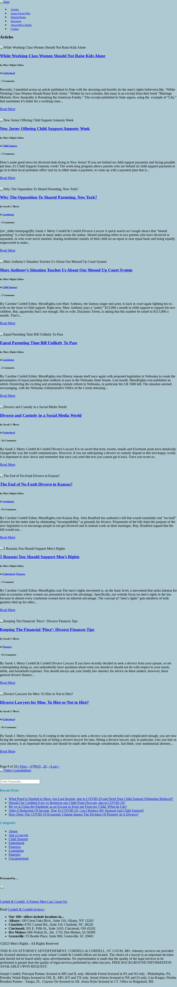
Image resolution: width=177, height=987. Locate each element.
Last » (55, 766)
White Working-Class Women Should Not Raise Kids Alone (52, 56)
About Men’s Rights (21, 25)
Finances (20, 574)
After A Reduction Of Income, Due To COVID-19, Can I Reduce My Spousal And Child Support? (76, 810)
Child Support (10, 145)
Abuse (13, 831)
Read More (7, 109)
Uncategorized (18, 858)
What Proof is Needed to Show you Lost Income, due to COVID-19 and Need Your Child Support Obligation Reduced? (91, 799)
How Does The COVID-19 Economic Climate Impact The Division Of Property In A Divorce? (74, 814)
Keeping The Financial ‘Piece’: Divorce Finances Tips (47, 629)
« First (21, 766)
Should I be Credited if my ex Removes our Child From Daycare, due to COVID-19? (67, 803)
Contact (15, 28)
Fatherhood (9, 73)
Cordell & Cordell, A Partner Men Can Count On (33, 901)
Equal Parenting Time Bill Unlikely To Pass (38, 343)
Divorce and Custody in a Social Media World (41, 415)
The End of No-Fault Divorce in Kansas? (36, 484)
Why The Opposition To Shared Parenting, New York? (48, 197)
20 (45, 766)
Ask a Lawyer (18, 835)
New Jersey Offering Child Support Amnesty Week (45, 128)
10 (39, 766)
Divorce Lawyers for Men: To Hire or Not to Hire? (44, 702)
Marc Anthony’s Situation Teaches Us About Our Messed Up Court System (66, 270)
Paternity (15, 854)
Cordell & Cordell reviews (26, 909)
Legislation (8, 214)
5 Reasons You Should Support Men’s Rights (39, 556)
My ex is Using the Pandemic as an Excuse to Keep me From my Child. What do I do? (68, 806)
